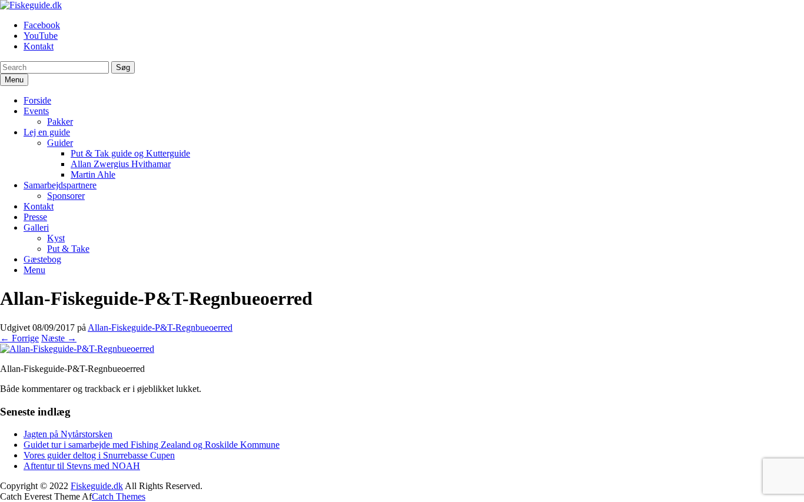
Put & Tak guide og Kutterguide (130, 153)
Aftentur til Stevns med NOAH (82, 466)
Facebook (42, 25)
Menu (34, 270)
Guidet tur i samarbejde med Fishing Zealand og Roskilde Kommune (152, 445)
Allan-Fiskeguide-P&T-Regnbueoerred (160, 328)
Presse (35, 217)
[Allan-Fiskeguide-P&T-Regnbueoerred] (77, 349)
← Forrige (19, 338)
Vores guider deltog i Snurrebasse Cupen (99, 455)
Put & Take (68, 249)
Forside (37, 100)
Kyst (56, 238)
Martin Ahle (93, 174)
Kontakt (39, 46)
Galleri (36, 227)
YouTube (41, 36)
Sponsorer (66, 196)
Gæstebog (42, 259)
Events (36, 111)
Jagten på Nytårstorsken (68, 434)
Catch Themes (118, 496)
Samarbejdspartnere (60, 185)
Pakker (60, 122)
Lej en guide (47, 132)
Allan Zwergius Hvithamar (121, 164)
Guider (60, 143)
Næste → (59, 338)
